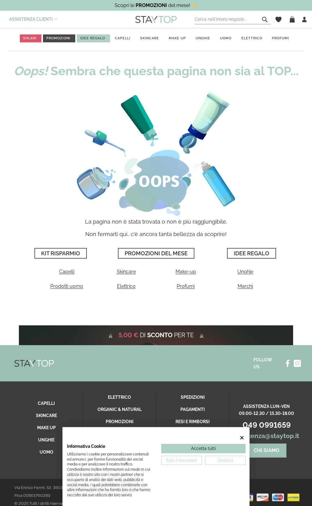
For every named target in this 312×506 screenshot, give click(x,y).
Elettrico (126, 286)
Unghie (245, 271)
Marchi (245, 286)
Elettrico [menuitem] (251, 38)
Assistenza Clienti (31, 19)
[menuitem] (29, 38)
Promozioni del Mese (156, 253)
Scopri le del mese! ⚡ (156, 5)
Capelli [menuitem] (122, 38)
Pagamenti (192, 409)
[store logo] (156, 19)
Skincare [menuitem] (149, 38)
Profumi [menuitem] (280, 38)
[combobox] (233, 19)
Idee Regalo (251, 253)
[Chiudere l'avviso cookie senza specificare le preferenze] (241, 437)
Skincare (126, 271)
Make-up (186, 271)
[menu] (156, 39)
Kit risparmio (60, 253)
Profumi (186, 286)
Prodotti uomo (66, 286)
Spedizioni (193, 397)
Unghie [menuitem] (203, 38)
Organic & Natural (120, 409)
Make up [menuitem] (177, 38)
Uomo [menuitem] (226, 38)
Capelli (66, 271)
